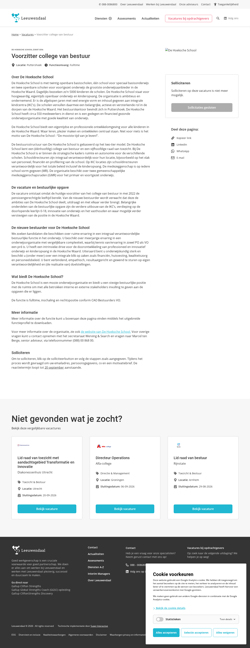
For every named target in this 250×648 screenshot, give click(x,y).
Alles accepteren (166, 632)
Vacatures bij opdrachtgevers (188, 18)
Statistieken (173, 619)
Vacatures (28, 34)
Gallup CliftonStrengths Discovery (32, 593)
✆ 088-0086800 (108, 4)
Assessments (126, 18)
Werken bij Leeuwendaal (161, 4)
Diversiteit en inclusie (29, 634)
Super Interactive (99, 626)
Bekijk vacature (47, 509)
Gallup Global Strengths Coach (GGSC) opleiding (41, 590)
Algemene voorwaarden (80, 634)
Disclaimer (101, 634)
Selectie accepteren (196, 632)
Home (15, 34)
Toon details (226, 619)
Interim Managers (99, 573)
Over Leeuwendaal (131, 4)
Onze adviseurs (188, 4)
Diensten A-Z (96, 567)
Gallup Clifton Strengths (26, 586)
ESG (14, 634)
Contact (205, 4)
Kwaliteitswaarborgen (54, 634)
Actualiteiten (150, 18)
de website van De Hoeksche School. (106, 332)
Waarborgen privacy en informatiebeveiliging (133, 634)
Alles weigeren (225, 632)
